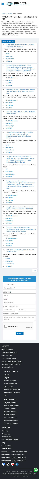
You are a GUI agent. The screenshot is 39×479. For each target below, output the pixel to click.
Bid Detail (32, 474)
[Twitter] (8, 464)
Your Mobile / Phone (10, 307)
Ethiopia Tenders (10, 411)
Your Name (7, 292)
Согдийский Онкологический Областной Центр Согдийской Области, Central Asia (19, 208)
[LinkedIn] (17, 464)
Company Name (8, 285)
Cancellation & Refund (10, 439)
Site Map (5, 430)
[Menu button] (3, 3)
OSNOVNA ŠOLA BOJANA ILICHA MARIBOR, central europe (21, 113)
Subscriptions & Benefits (11, 364)
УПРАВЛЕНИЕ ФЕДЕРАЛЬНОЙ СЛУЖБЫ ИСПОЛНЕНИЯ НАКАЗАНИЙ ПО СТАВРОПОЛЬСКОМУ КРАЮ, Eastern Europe (19, 135)
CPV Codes (8, 386)
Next (35, 271)
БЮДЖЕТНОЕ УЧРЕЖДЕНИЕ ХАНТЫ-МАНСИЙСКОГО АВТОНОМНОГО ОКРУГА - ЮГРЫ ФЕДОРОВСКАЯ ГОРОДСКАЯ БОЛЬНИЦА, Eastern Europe (20, 159)
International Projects (9, 352)
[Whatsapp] (35, 470)
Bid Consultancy (8, 367)
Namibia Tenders (10, 417)
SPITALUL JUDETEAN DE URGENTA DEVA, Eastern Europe (20, 251)
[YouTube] (12, 464)
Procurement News (9, 358)
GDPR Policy (6, 445)
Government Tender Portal (11, 361)
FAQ (5, 395)
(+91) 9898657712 (19, 460)
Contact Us (6, 433)
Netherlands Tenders (11, 405)
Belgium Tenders (10, 402)
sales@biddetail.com (19, 451)
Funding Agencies (10, 383)
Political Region (10, 380)
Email (5, 299)
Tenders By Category (12, 392)
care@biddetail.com (19, 454)
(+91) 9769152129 (19, 457)
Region (6, 377)
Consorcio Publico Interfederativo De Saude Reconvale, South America (20, 45)
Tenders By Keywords (12, 389)
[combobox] (9, 309)
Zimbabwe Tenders (11, 420)
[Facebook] (3, 464)
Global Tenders (7, 349)
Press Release (7, 436)
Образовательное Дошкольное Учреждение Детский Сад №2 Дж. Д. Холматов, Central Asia (20, 91)
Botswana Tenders (11, 423)
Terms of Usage (15, 476)
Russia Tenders (10, 408)
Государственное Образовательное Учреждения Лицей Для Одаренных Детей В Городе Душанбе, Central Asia (21, 229)
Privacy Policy (24, 476)
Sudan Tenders (9, 414)
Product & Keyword (10, 314)
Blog (3, 442)
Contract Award (7, 355)
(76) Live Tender (8, 41)
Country (7, 374)
